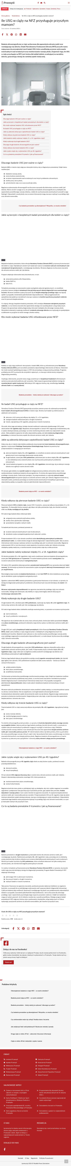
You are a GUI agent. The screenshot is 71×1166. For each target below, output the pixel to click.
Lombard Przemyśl (12, 1059)
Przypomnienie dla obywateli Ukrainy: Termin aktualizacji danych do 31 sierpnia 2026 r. (52, 1093)
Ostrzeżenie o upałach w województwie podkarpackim (52, 1112)
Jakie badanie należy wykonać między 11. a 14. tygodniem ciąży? (24, 138)
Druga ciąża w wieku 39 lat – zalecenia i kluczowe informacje (31, 1034)
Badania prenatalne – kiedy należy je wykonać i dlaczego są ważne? (41, 395)
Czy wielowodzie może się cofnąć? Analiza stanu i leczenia (30, 1019)
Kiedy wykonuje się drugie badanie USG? (16, 141)
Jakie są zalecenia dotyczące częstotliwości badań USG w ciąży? (24, 132)
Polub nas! (8, 962)
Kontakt (39, 1130)
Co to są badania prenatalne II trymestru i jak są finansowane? (23, 154)
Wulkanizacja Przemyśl (13, 1072)
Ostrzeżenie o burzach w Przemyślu (50, 1105)
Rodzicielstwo (16, 16)
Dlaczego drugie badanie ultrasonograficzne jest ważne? (21, 144)
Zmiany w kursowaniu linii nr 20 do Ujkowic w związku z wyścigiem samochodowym (17, 1093)
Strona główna (5, 16)
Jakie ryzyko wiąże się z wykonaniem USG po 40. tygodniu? (22, 151)
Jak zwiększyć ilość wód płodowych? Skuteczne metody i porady (32, 1026)
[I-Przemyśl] (8, 3)
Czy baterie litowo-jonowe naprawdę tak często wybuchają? (52, 1099)
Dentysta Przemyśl (44, 1059)
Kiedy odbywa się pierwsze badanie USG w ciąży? (19, 135)
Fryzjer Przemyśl (11, 1069)
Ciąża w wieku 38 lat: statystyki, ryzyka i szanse (26, 1041)
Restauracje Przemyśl (13, 1075)
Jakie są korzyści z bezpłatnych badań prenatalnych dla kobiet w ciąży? (26, 122)
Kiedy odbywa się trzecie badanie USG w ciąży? (18, 148)
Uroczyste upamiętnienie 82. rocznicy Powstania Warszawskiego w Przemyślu (19, 1107)
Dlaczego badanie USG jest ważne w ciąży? (17, 119)
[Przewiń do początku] (66, 1161)
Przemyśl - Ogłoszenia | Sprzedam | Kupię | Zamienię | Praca (43, 8)
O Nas (27, 1158)
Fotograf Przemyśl (44, 1065)
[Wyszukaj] (44, 3)
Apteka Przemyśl (11, 1062)
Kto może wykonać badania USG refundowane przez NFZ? (22, 125)
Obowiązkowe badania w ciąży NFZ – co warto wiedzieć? (37, 748)
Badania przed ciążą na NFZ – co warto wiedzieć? (35, 491)
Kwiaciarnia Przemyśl (45, 1062)
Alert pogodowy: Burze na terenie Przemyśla (17, 1112)
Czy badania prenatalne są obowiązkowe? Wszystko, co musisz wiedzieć (42, 206)
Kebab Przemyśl (43, 1075)
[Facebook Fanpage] (38, 2)
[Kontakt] (41, 2)
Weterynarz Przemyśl (13, 1065)
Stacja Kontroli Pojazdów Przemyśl (49, 1072)
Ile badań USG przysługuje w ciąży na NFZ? (17, 128)
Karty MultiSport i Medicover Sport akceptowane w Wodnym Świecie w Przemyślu (18, 1100)
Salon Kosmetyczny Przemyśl (47, 1069)
